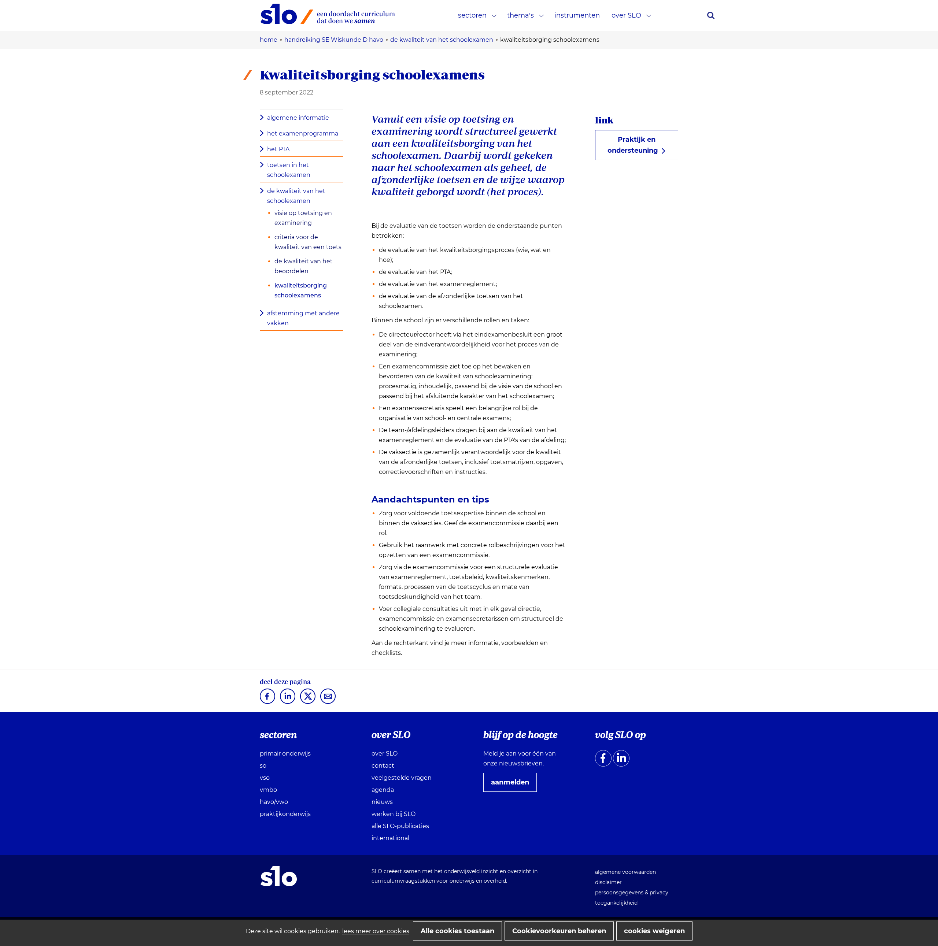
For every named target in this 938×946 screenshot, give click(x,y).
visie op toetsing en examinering (303, 217)
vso (265, 777)
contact (383, 765)
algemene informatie (298, 117)
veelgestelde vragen (402, 777)
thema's (520, 15)
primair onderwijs (285, 753)
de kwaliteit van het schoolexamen (296, 196)
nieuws (382, 801)
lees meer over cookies (375, 931)
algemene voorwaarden (625, 872)
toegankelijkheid (616, 902)
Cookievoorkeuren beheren (559, 931)
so (263, 765)
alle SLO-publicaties (400, 826)
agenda (383, 789)
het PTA (278, 149)
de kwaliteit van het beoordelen (303, 266)
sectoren (472, 15)
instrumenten (577, 15)
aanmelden (513, 785)
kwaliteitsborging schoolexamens (300, 290)
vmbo (268, 789)
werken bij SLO (394, 813)
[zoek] (710, 15)
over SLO (626, 15)
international (390, 838)
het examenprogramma (302, 133)
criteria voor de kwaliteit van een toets (307, 242)
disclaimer (608, 882)
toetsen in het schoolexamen (288, 170)
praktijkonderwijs (285, 813)
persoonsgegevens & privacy (631, 892)
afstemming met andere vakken (303, 318)
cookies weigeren (654, 931)
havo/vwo (274, 801)
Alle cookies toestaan (457, 931)
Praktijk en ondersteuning (636, 148)
